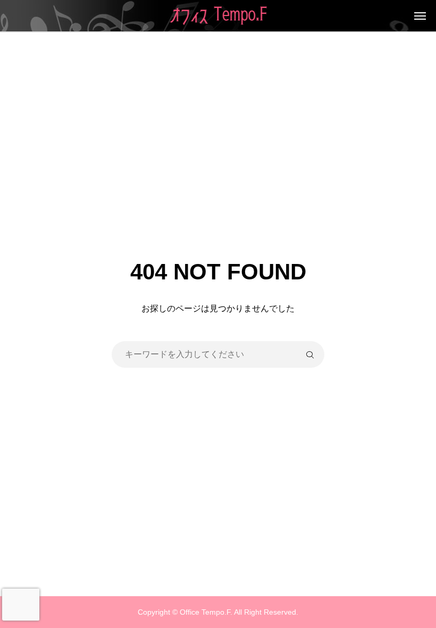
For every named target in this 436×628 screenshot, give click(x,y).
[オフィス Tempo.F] (218, 15)
